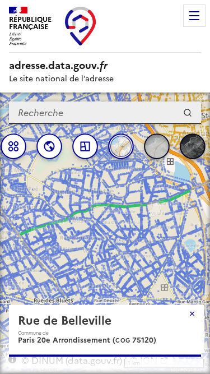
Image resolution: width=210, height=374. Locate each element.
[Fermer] (192, 313)
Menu (194, 15)
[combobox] (105, 112)
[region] (105, 233)
